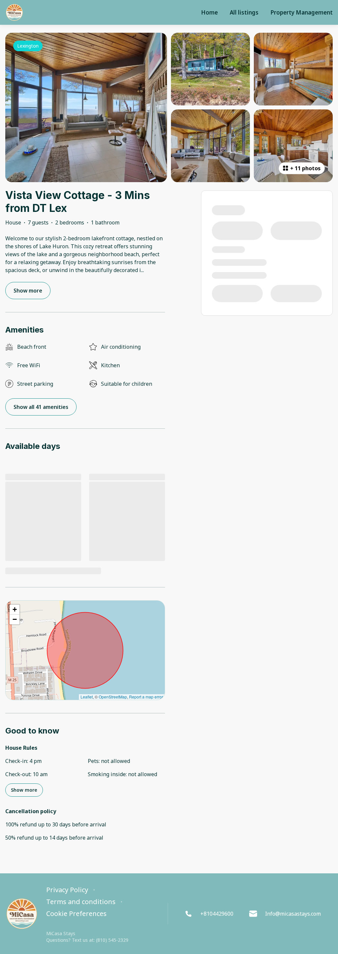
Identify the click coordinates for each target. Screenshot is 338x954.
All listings (244, 12)
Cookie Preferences (76, 913)
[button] (14, 610)
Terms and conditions (81, 901)
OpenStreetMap (113, 696)
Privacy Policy (67, 890)
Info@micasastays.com (293, 913)
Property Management (301, 12)
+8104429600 (216, 913)
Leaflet (87, 696)
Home (209, 12)
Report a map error (146, 696)
